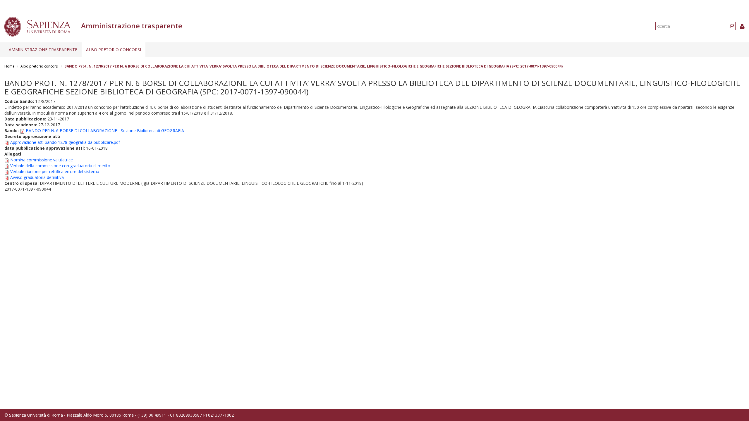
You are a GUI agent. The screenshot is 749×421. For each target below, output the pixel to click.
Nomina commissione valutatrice (41, 160)
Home (9, 66)
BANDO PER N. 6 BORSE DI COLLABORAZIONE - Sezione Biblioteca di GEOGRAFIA (105, 130)
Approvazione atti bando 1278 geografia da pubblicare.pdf (65, 142)
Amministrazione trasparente (43, 49)
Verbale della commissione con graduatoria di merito (60, 165)
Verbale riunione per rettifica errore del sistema (54, 171)
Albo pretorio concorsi (113, 49)
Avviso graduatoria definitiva (37, 177)
